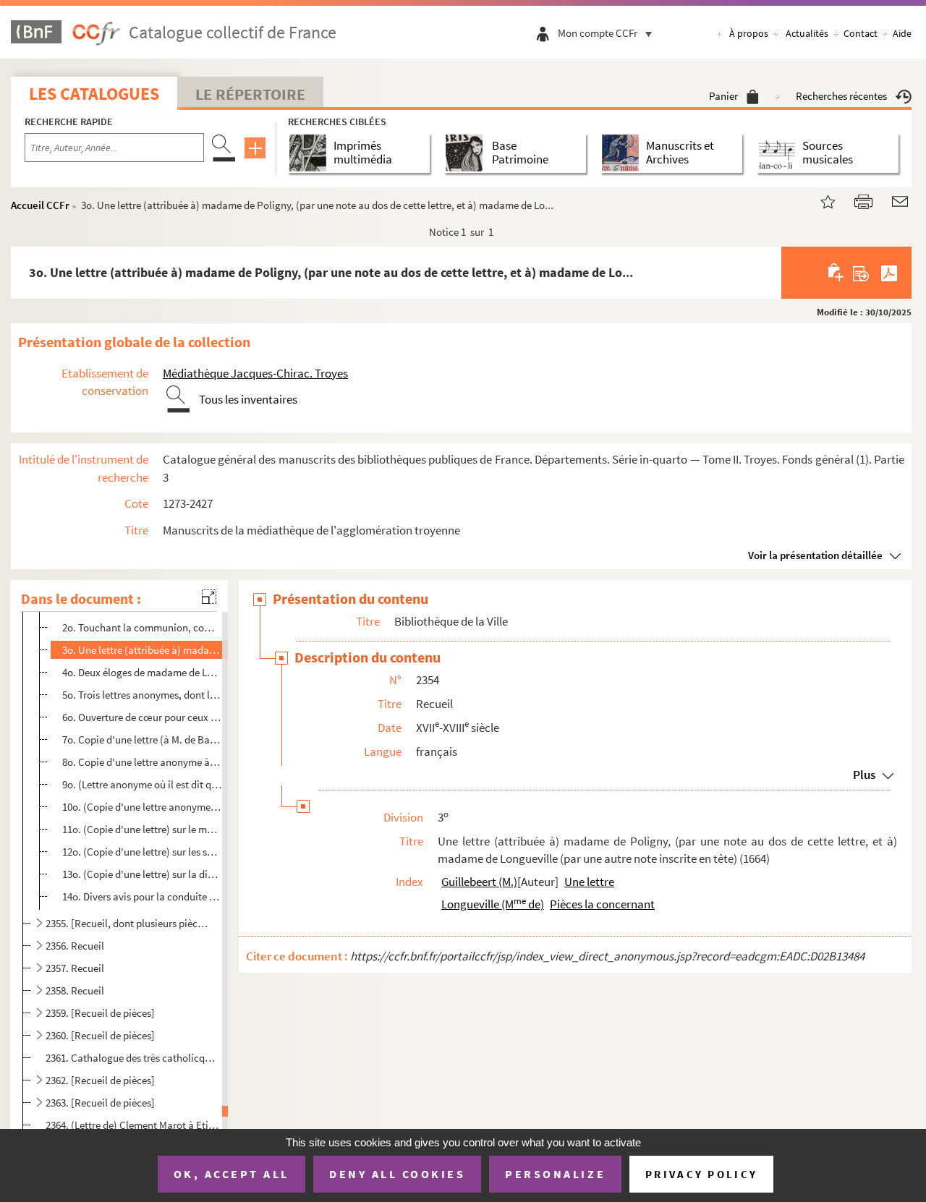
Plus (864, 775)
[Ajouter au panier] (836, 272)
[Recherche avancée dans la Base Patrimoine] (467, 153)
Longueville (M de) (492, 904)
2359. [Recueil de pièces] (100, 1013)
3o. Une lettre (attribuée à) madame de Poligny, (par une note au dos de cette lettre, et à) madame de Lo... (142, 650)
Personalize (555, 1174)
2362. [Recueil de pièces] (100, 1080)
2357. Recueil (75, 968)
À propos (748, 33)
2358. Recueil (75, 990)
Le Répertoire (250, 94)
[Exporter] (861, 272)
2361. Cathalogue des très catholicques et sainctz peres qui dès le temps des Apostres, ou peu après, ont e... (133, 1058)
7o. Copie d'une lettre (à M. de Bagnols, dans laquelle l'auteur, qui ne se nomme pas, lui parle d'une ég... (142, 739)
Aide (902, 33)
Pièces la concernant (602, 904)
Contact (861, 33)
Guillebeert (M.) (479, 882)
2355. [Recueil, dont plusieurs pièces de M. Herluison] (127, 923)
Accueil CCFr (40, 205)
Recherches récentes (841, 96)
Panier (723, 96)
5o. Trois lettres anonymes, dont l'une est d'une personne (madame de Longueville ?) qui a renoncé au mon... (142, 695)
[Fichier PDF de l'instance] (889, 272)
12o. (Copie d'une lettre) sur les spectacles (142, 851)
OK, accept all (231, 1174)
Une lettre (589, 882)
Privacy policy (701, 1174)
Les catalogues (94, 93)
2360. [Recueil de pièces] (100, 1035)
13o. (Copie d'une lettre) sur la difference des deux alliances (142, 874)
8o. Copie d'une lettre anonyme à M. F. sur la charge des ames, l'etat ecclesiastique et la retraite (142, 762)
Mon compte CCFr (597, 33)
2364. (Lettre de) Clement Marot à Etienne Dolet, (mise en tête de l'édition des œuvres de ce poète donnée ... (133, 1125)
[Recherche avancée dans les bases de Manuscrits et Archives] (623, 153)
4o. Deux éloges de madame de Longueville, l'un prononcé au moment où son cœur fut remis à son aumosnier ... (142, 672)
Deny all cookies (397, 1174)
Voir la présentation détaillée (815, 555)
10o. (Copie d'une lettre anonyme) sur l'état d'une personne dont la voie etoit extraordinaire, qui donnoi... (142, 807)
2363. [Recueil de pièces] (100, 1102)
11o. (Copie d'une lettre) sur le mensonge (142, 829)
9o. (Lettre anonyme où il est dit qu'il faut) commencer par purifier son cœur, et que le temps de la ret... (142, 784)
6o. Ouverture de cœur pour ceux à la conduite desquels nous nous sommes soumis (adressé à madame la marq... (142, 717)
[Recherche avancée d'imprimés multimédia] (311, 153)
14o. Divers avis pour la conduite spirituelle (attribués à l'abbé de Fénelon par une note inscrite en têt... (142, 896)
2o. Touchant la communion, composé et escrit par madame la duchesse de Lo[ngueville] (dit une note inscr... (142, 627)
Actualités (807, 33)
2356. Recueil (75, 945)
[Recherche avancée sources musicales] (779, 153)
